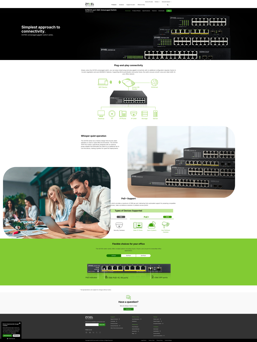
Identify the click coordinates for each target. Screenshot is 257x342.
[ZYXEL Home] (89, 4)
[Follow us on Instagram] (100, 332)
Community (113, 321)
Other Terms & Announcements (117, 328)
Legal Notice (143, 340)
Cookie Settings (168, 340)
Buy (169, 10)
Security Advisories (114, 325)
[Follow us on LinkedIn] (93, 332)
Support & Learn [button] (130, 4)
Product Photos (136, 10)
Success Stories (156, 333)
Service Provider (149, 1)
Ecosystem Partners (157, 323)
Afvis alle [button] (16, 335)
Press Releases (135, 326)
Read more (13, 332)
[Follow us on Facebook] (86, 332)
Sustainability (156, 331)
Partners (157, 1)
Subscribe (102, 324)
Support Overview (114, 319)
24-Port (143, 255)
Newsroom (135, 324)
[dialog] (11, 331)
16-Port (128, 255)
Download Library (114, 323)
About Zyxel (155, 328)
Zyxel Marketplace (135, 319)
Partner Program (156, 321)
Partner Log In (156, 319)
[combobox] (19, 323)
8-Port (114, 255)
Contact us (128, 309)
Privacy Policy (160, 340)
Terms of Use (151, 340)
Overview (128, 10)
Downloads (161, 10)
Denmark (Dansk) (166, 1)
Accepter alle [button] (7, 335)
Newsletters (134, 331)
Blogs (133, 333)
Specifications (146, 10)
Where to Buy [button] (141, 4)
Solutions (121, 4)
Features (154, 10)
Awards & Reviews (135, 328)
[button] (11, 338)
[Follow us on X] (97, 332)
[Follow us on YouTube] (90, 332)
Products (114, 4)
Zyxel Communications (157, 335)
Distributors (134, 321)
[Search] (168, 4)
